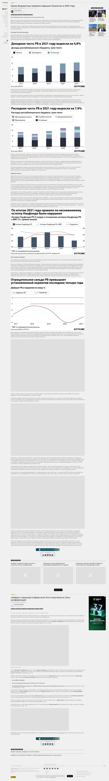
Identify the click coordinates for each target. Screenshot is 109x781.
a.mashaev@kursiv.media (18, 12)
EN (5, 5)
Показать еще (58, 589)
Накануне (61, 732)
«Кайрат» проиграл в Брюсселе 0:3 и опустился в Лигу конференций (23, 564)
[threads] (55, 768)
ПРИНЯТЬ (70, 776)
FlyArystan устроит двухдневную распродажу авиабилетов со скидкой (55, 564)
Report (12, 2)
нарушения (20, 14)
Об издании (47, 771)
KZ (7, 5)
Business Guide (5, 17)
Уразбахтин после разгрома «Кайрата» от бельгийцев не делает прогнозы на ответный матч (36, 755)
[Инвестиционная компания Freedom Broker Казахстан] (4, 9)
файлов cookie (53, 777)
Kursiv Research (14, 14)
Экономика (6, 22)
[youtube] (49, 768)
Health (6, 21)
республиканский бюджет (27, 14)
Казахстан (6, 42)
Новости (6, 11)
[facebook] (57, 768)
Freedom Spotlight (4, 37)
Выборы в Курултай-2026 (80, 776)
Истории (6, 13)
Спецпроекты (5, 35)
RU (4, 5)
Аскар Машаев (17, 10)
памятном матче (15, 671)
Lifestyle (6, 18)
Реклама (6, 34)
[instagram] (44, 768)
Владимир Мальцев (19, 604)
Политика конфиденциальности (82, 771)
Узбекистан (6, 43)
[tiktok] (52, 768)
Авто (7, 14)
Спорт (7, 24)
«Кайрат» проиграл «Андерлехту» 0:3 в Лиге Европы (25, 751)
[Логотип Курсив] (5, 2)
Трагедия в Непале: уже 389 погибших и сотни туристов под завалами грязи (89, 564)
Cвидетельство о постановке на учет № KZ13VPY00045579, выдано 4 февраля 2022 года (24, 770)
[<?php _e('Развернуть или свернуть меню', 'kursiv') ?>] (7, 40)
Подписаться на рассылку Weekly (50, 764)
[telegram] (47, 768)
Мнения (6, 25)
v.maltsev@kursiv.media (18, 606)
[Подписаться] (64, 765)
